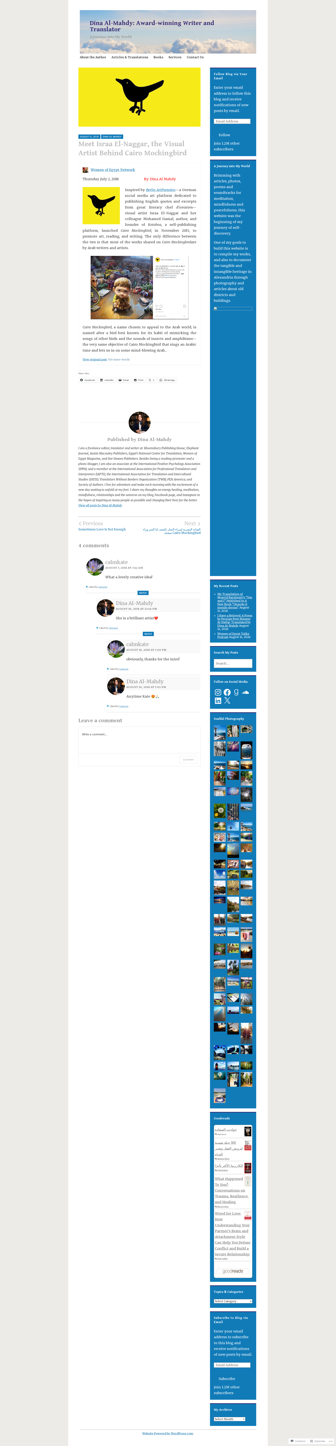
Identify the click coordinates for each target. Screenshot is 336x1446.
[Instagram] (218, 692)
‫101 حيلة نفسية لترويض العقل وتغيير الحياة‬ (229, 1148)
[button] (219, 733)
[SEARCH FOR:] (233, 663)
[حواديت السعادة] (247, 1135)
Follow (224, 135)
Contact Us (195, 57)
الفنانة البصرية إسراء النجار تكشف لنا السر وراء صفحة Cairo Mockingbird (172, 528)
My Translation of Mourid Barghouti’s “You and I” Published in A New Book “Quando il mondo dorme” (234, 600)
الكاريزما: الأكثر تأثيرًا (229, 1166)
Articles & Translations (129, 57)
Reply (143, 593)
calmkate (116, 562)
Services (175, 57)
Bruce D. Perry (223, 1206)
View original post (95, 359)
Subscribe (227, 1379)
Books (158, 57)
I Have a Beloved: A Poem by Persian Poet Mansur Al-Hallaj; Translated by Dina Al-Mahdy (234, 620)
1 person (102, 587)
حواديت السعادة (226, 1129)
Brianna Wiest (223, 1159)
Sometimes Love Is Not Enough (102, 526)
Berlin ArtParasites (161, 190)
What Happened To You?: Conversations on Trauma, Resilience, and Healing (231, 1190)
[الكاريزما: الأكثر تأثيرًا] (247, 1172)
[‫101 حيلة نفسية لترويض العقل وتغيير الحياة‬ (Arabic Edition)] (247, 1149)
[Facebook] (227, 692)
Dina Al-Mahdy (112, 136)
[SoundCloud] (245, 692)
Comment (188, 759)
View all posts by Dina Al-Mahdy (100, 505)
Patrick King (222, 1170)
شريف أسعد (221, 1134)
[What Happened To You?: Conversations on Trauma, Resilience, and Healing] (247, 1185)
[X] (227, 701)
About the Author (93, 57)
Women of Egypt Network (113, 170)
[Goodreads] (236, 692)
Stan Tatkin (222, 1259)
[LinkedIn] (218, 701)
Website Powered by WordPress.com (167, 1433)
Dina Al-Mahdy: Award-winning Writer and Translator (152, 26)
